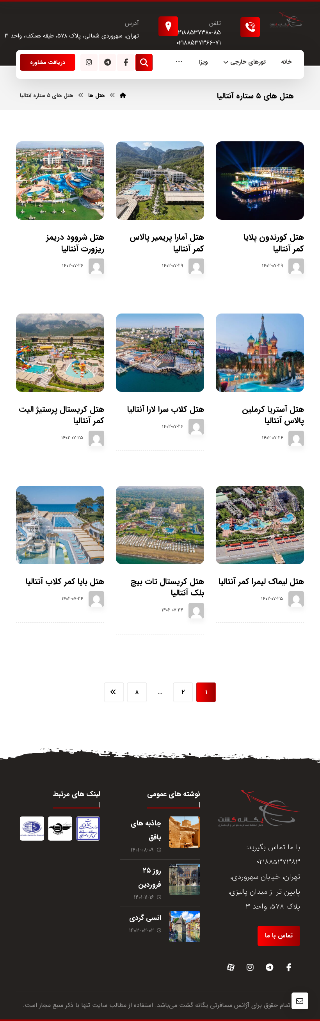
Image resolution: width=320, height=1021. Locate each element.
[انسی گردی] (184, 926)
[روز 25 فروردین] (184, 879)
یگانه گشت (193, 1005)
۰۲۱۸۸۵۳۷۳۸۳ (278, 862)
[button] (178, 62)
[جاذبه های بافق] (184, 832)
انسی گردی (145, 917)
